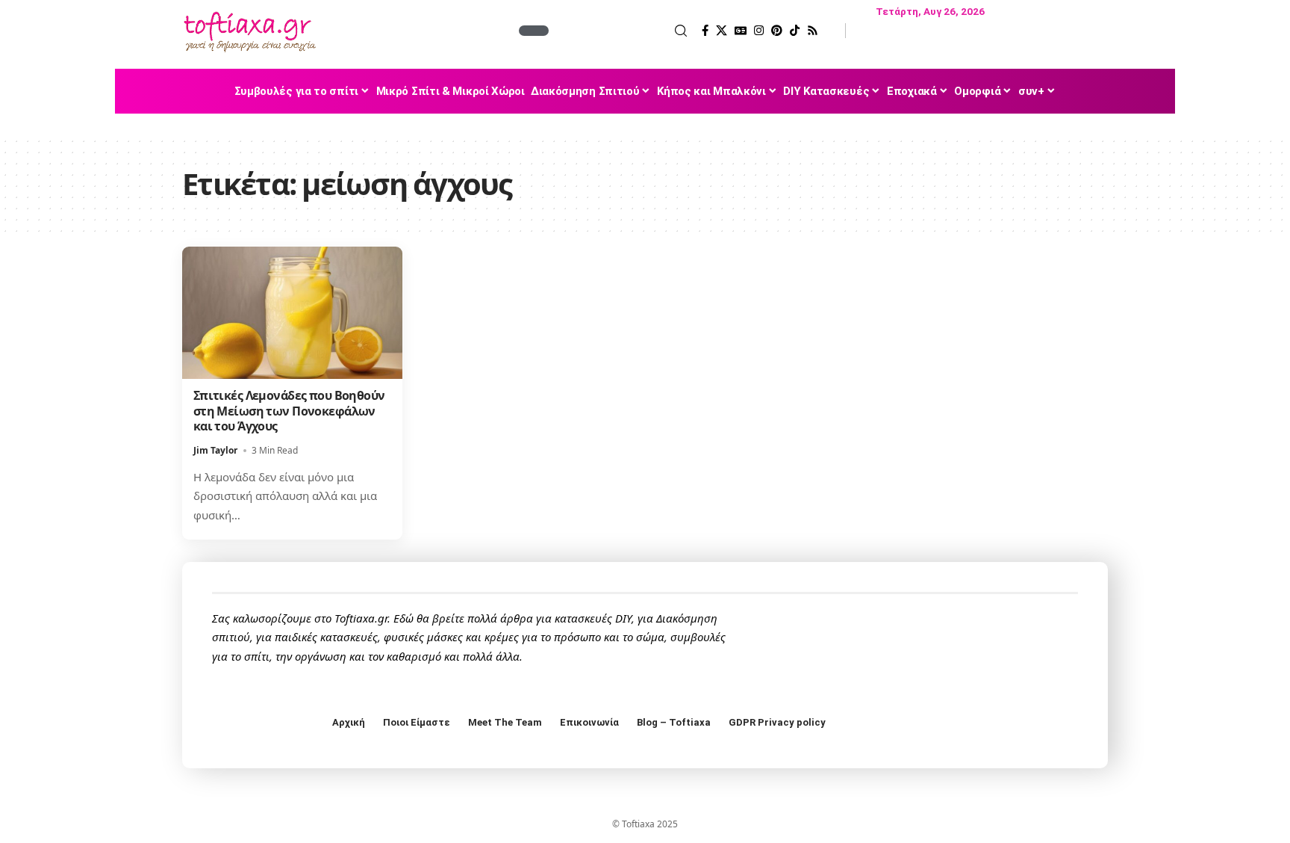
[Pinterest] (776, 30)
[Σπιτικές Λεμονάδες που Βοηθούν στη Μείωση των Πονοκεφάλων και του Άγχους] (292, 313)
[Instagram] (758, 30)
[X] (721, 30)
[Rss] (812, 30)
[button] (619, 31)
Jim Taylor (215, 450)
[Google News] (740, 30)
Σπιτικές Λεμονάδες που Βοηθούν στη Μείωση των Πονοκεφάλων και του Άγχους (289, 411)
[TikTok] (794, 30)
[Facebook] (705, 30)
